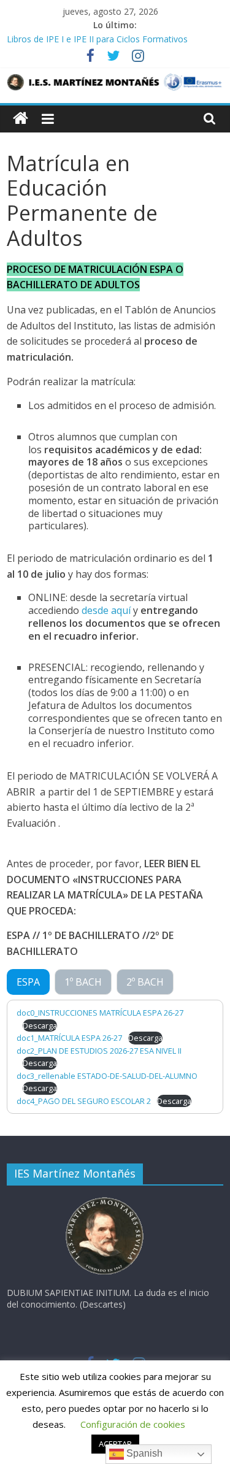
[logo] (105, 1200)
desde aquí (106, 610)
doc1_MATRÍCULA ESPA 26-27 (69, 1037)
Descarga (40, 1025)
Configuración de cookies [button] (132, 1424)
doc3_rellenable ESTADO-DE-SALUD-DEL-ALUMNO (107, 1075)
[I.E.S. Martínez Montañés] (20, 118)
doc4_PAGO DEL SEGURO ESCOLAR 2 (84, 1100)
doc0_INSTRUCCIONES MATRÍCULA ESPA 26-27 (100, 1012)
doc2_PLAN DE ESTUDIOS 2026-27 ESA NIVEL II (99, 1050)
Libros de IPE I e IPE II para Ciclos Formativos (97, 39)
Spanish (143, 1453)
